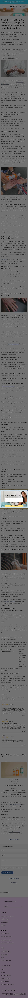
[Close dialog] (27, 490)
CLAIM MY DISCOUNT (14, 505)
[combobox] (6, 501)
